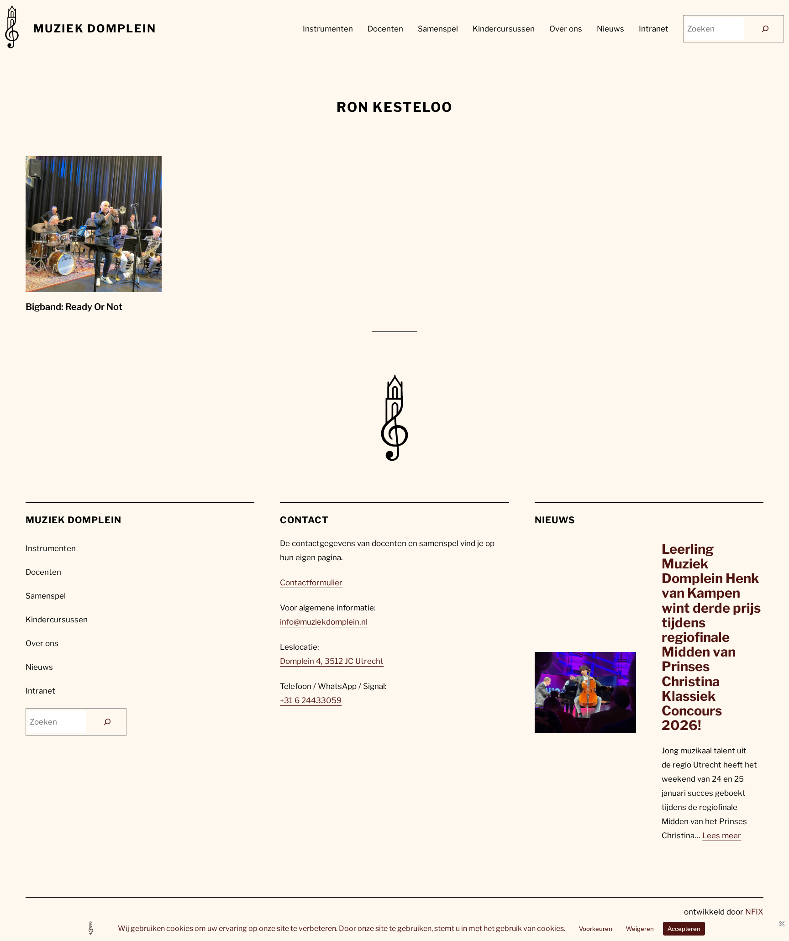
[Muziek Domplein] (12, 29)
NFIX (754, 911)
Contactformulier (311, 582)
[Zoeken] (765, 29)
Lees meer (721, 835)
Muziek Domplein (94, 28)
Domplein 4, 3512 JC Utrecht (332, 661)
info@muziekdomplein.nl (324, 621)
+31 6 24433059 (311, 700)
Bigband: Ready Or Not (74, 306)
